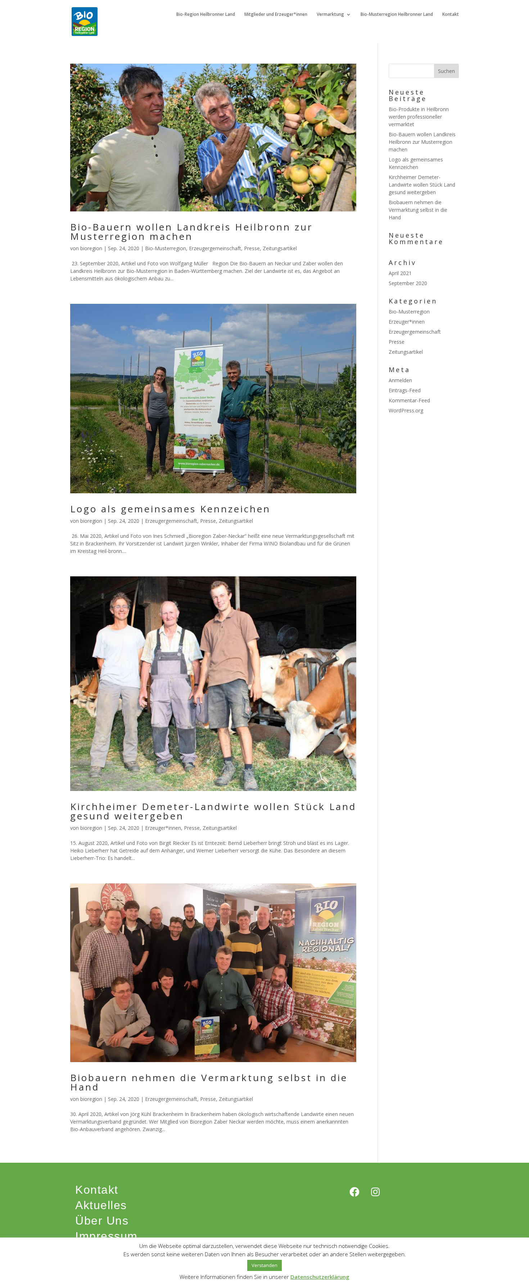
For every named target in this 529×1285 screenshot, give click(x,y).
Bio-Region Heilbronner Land (205, 14)
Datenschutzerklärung (319, 1276)
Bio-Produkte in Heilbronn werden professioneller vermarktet (419, 117)
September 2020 (408, 283)
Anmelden (400, 380)
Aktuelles (101, 1205)
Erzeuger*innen (163, 827)
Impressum (106, 1236)
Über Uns (101, 1220)
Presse (252, 248)
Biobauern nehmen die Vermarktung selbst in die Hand (209, 1082)
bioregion (91, 248)
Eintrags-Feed (405, 390)
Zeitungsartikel (280, 248)
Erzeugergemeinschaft (215, 248)
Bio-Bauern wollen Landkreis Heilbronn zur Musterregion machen (191, 231)
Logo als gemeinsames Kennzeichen (170, 508)
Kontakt (450, 14)
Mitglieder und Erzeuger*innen (275, 14)
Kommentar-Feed (409, 400)
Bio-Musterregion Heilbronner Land (397, 14)
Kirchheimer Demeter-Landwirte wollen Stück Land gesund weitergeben (213, 811)
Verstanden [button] (264, 1265)
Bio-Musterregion (165, 248)
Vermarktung (330, 14)
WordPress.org (406, 410)
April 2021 (400, 273)
